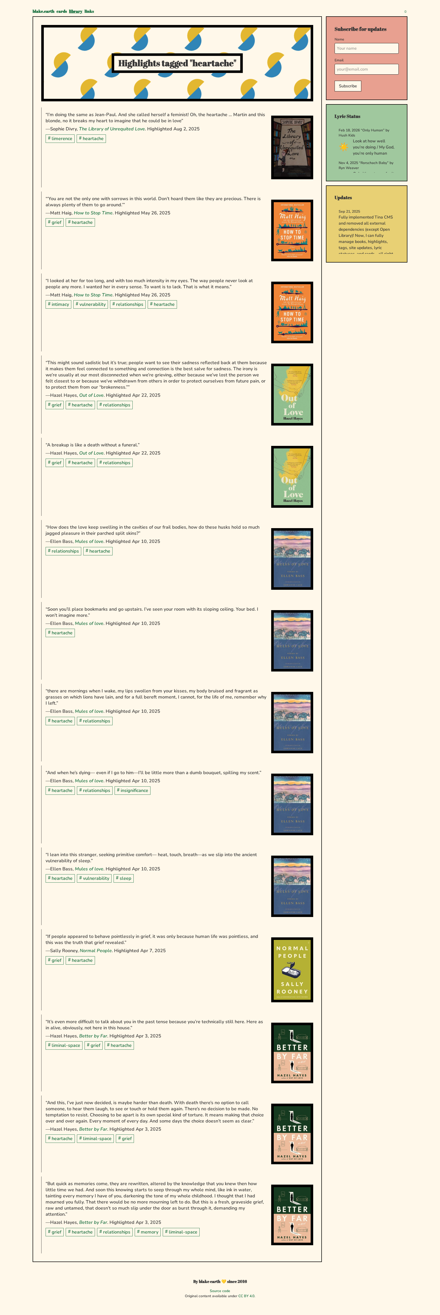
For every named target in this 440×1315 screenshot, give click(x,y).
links (89, 11)
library (75, 11)
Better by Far (93, 1036)
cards (62, 11)
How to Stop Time (93, 213)
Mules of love (89, 541)
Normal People (96, 951)
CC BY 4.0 (246, 1296)
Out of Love (91, 395)
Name (339, 39)
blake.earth (43, 11)
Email (339, 60)
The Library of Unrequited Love (112, 129)
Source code (220, 1291)
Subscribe (348, 86)
